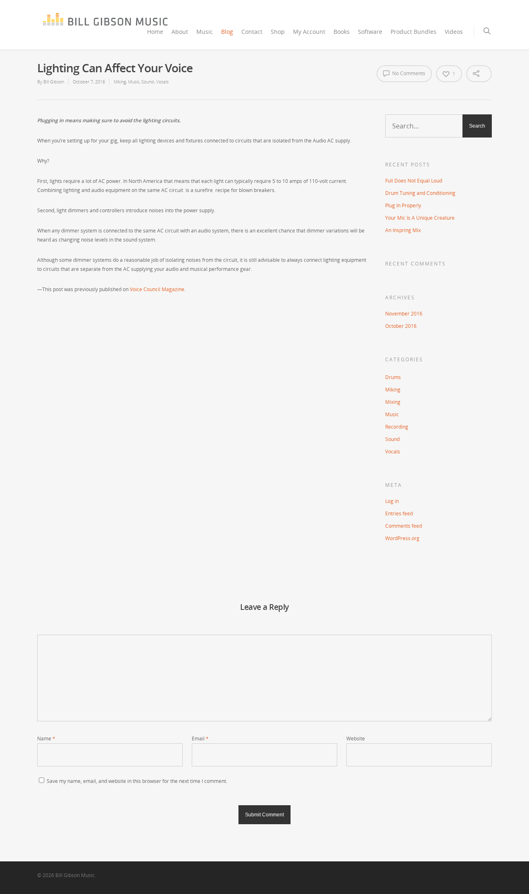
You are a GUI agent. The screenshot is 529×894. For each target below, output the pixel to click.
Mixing (392, 402)
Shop (278, 32)
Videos (454, 32)
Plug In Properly (403, 205)
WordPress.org (402, 538)
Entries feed (399, 513)
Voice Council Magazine (157, 289)
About (180, 32)
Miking (120, 81)
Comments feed (403, 525)
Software (370, 32)
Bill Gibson (53, 81)
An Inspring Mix (403, 230)
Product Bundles (413, 32)
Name (46, 738)
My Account (309, 32)
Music (204, 32)
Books (342, 32)
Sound (147, 81)
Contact (251, 32)
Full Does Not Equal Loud (413, 180)
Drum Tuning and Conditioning (420, 193)
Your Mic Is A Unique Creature (420, 217)
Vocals (162, 81)
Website (355, 738)
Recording (396, 426)
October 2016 (401, 326)
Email (200, 738)
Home (155, 32)
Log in (392, 501)
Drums (393, 377)
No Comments (408, 73)
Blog (227, 32)
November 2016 (403, 313)
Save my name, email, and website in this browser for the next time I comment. (137, 781)
